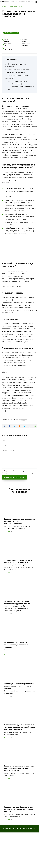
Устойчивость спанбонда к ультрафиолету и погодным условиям (16, 645)
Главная (4, 7)
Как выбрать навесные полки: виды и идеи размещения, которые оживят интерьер (19, 768)
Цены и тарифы (17, 84)
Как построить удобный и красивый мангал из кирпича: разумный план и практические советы (19, 727)
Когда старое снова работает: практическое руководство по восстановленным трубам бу (17, 603)
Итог (9, 90)
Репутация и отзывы (19, 81)
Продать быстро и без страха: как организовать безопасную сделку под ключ (18, 809)
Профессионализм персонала (23, 87)
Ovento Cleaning (28, 119)
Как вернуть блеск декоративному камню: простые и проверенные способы (19, 686)
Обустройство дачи (15, 7)
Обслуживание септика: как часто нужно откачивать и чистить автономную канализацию (18, 562)
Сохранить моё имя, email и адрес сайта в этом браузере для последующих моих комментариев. (20, 471)
